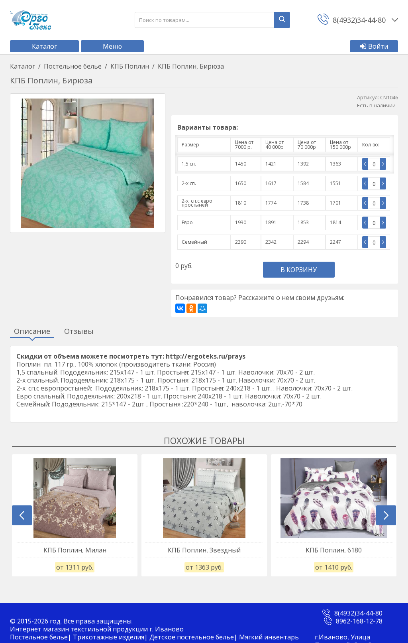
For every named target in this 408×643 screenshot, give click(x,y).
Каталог (44, 46)
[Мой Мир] (202, 308)
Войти (378, 46)
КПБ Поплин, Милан (74, 550)
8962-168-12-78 (359, 621)
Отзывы (79, 331)
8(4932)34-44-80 (358, 613)
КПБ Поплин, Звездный (204, 550)
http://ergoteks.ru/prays (205, 356)
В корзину (298, 269)
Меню (112, 46)
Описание (32, 331)
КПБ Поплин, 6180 (334, 550)
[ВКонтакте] (180, 308)
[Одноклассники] (191, 308)
